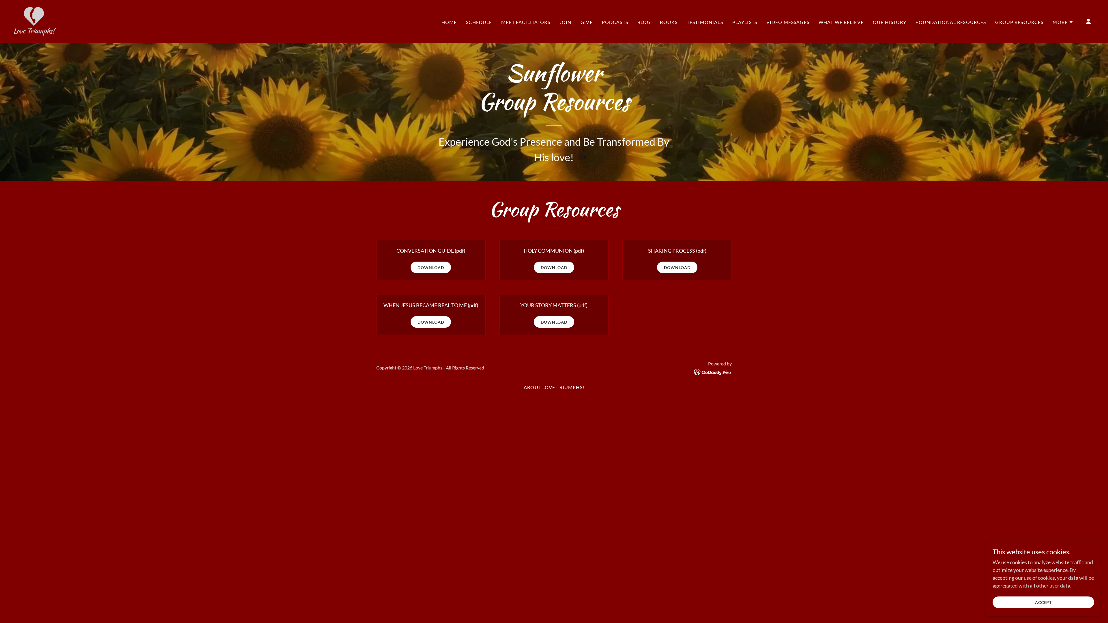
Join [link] (565, 22)
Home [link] (449, 22)
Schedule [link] (479, 22)
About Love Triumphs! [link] (554, 387)
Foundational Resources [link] (951, 22)
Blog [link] (644, 22)
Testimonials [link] (705, 22)
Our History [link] (890, 22)
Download (431, 267)
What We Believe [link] (841, 22)
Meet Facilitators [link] (525, 22)
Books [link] (668, 22)
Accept (1043, 602)
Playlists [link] (744, 22)
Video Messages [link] (787, 22)
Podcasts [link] (615, 22)
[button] (1063, 22)
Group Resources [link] (1019, 22)
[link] (35, 21)
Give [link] (587, 22)
